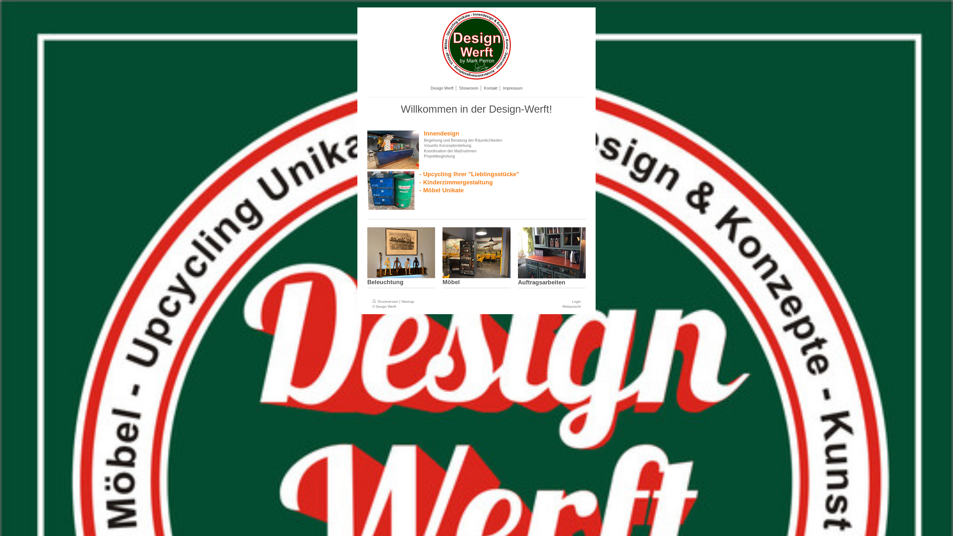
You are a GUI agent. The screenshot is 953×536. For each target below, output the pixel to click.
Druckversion (388, 301)
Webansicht (571, 306)
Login (576, 301)
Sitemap (407, 301)
